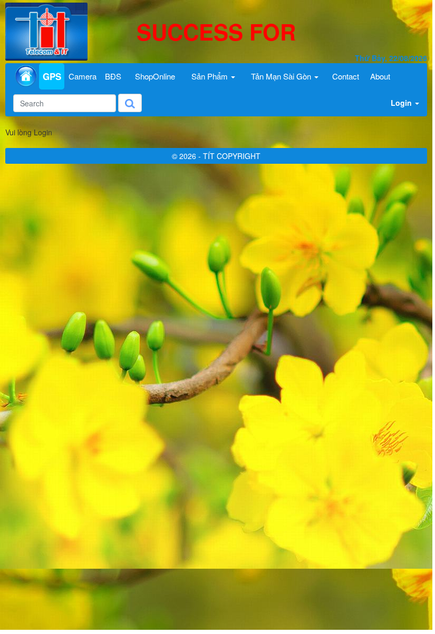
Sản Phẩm (210, 76)
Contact (345, 76)
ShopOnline (155, 76)
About (380, 76)
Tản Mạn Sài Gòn (282, 76)
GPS (52, 76)
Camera (82, 76)
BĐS (113, 76)
